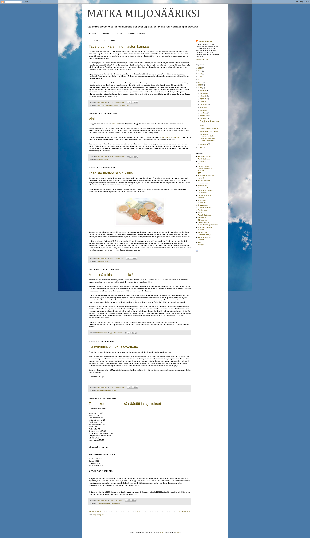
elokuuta (203, 101)
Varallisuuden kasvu (204, 237)
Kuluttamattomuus (204, 180)
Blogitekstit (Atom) (99, 515)
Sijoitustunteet (202, 220)
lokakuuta (203, 96)
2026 (200, 68)
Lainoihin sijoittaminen (205, 190)
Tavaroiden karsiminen (112, 105)
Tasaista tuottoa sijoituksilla (111, 173)
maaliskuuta (204, 116)
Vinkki (93, 119)
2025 (200, 71)
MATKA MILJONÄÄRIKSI (143, 13)
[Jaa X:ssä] (132, 102)
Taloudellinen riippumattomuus (208, 225)
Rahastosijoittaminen (205, 215)
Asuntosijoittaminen (204, 159)
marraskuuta (204, 93)
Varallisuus (104, 34)
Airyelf (162, 532)
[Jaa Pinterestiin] (137, 102)
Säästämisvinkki (203, 222)
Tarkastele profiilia (202, 59)
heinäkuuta (204, 104)
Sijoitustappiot (202, 217)
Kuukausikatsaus (203, 183)
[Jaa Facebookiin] (135, 102)
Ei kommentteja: (119, 102)
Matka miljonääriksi (205, 41)
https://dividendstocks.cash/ (171, 137)
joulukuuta (203, 90)
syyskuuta (203, 99)
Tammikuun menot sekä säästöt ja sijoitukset (125, 404)
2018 (200, 147)
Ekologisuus (202, 161)
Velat (199, 242)
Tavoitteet (117, 34)
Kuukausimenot (101, 390)
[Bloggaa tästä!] (130, 102)
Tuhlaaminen (202, 232)
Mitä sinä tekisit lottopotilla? (111, 275)
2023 (200, 76)
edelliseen (115, 124)
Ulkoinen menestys (125, 105)
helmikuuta (204, 119)
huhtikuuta (203, 113)
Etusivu (92, 34)
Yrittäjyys (201, 245)
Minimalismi (202, 203)
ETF (199, 173)
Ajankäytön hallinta (204, 156)
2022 (200, 79)
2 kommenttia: (119, 258)
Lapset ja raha (101, 105)
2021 (200, 82)
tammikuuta (204, 144)
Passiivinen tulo (203, 210)
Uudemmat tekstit (95, 511)
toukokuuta (204, 110)
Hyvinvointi (201, 178)
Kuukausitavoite (111, 390)
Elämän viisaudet (203, 166)
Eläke (200, 164)
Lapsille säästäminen (205, 195)
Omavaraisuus (203, 205)
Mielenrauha (202, 200)
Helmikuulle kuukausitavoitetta (113, 347)
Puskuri (200, 212)
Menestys (201, 198)
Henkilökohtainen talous (103, 503)
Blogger (177, 532)
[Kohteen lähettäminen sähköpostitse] (128, 102)
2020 (200, 85)
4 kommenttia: (118, 332)
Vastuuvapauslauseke (135, 34)
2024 (200, 74)
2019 (200, 88)
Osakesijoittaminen (102, 159)
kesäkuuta (203, 107)
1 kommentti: (118, 500)
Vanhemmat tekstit (184, 511)
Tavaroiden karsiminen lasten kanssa (119, 46)
